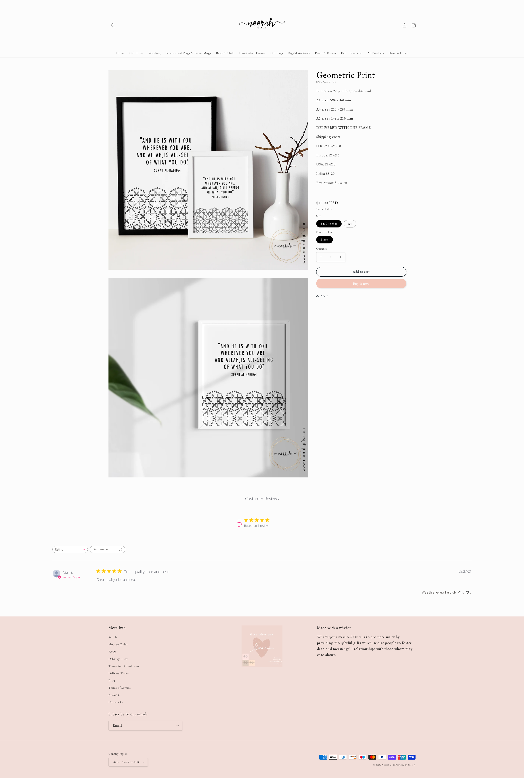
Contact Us (115, 702)
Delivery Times (118, 673)
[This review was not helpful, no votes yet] (467, 592)
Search (112, 637)
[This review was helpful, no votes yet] (459, 592)
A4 (350, 223)
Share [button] (324, 296)
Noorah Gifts (388, 764)
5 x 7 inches (329, 223)
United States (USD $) (126, 762)
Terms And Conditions (123, 666)
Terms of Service (119, 688)
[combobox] (70, 549)
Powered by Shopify (405, 764)
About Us (114, 695)
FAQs (112, 652)
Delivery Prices (118, 659)
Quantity (321, 249)
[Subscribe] (177, 726)
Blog (111, 680)
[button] (112, 25)
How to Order (118, 644)
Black (325, 240)
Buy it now (361, 283)
